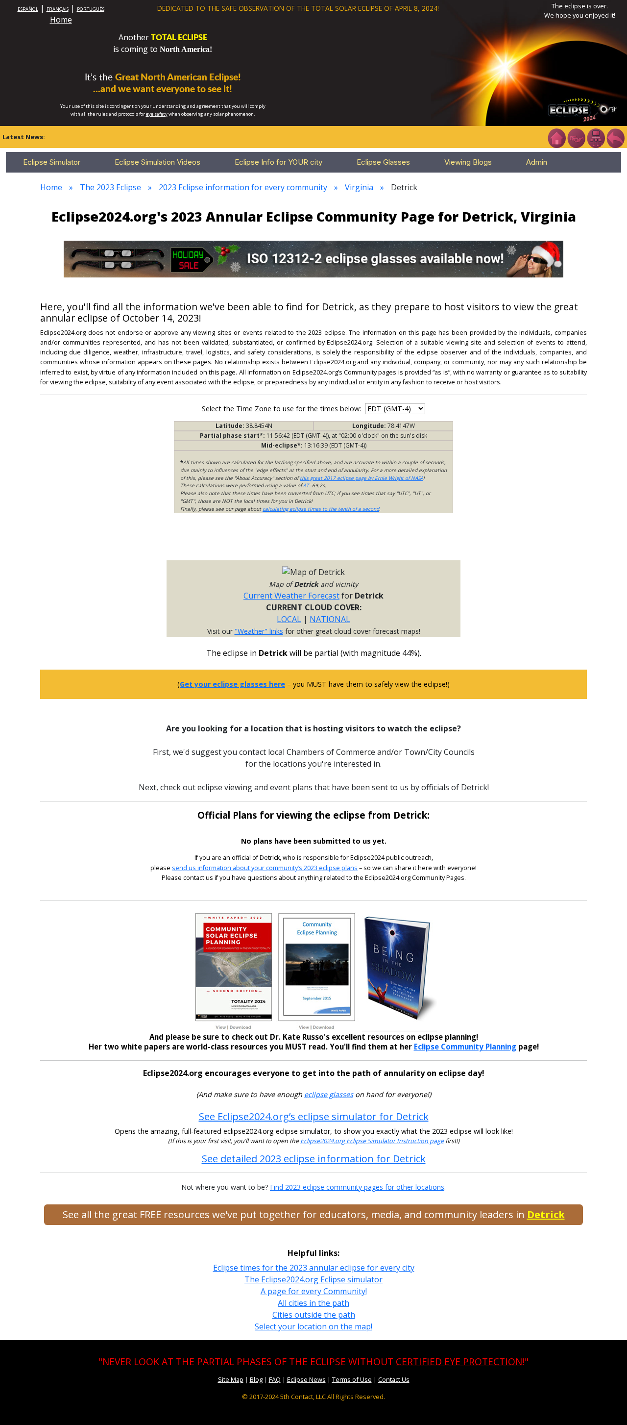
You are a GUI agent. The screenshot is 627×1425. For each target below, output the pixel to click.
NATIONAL (330, 619)
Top (605, 1402)
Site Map (230, 1379)
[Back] (615, 137)
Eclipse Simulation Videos (157, 162)
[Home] (556, 137)
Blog (256, 1379)
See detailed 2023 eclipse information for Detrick (314, 1158)
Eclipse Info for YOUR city (278, 162)
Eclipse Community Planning (465, 1046)
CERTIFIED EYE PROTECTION (459, 1361)
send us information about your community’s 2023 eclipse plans (265, 868)
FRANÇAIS (58, 9)
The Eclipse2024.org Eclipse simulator (313, 1279)
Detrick (546, 1214)
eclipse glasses (328, 1094)
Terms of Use (352, 1379)
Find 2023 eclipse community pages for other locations (357, 1187)
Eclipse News (306, 1379)
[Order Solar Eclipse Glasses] (313, 258)
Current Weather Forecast (291, 595)
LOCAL (289, 619)
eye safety (157, 114)
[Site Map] (595, 137)
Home (61, 19)
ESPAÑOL (28, 9)
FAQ (275, 1379)
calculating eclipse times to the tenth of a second (321, 508)
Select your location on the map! (313, 1326)
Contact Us (394, 1379)
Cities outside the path (313, 1314)
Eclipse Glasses (383, 162)
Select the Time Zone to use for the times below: (282, 408)
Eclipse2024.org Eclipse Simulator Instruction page (372, 1141)
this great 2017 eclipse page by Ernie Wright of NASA (361, 478)
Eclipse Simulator (51, 162)
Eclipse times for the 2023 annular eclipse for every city (313, 1267)
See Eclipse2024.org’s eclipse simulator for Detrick (314, 1116)
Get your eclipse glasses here (232, 684)
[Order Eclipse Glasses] (576, 137)
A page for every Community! (314, 1291)
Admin (536, 162)
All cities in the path (313, 1303)
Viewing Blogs (468, 162)
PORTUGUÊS (90, 9)
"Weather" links (259, 631)
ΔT (306, 485)
